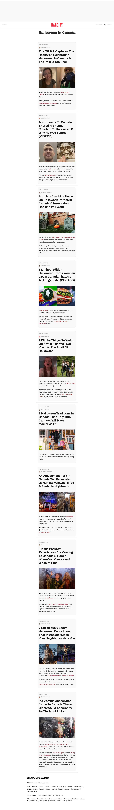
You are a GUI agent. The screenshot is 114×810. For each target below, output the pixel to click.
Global (49, 795)
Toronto (33, 798)
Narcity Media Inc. (45, 782)
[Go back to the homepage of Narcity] (57, 25)
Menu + (5, 24)
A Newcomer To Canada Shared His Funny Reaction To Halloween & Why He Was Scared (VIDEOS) (56, 129)
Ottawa (46, 798)
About (28, 786)
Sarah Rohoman (45, 118)
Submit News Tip (78, 786)
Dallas (40, 800)
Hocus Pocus (49, 598)
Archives (41, 786)
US (39, 795)
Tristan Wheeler (45, 409)
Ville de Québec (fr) (76, 798)
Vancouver (53, 798)
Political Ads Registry (64, 789)
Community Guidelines (32, 789)
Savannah (52, 800)
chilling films (71, 383)
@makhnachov (50, 175)
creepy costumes (68, 676)
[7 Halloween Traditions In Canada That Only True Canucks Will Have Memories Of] (57, 439)
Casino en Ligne (58, 753)
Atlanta (58, 800)
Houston (70, 800)
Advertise (34, 786)
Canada (34, 795)
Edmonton (66, 798)
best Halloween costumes (48, 103)
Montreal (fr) (40, 798)
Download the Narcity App (58, 786)
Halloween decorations (47, 684)
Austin (64, 800)
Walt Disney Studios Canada (58, 604)
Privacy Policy (76, 789)
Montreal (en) (33, 800)
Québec (44, 795)
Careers (47, 786)
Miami (45, 800)
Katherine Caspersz (46, 192)
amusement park (44, 532)
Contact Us (69, 786)
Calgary (60, 798)
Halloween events (53, 676)
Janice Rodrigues (45, 47)
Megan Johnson (45, 336)
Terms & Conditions (32, 791)
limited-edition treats (61, 321)
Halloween (51, 169)
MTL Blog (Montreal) (58, 795)
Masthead (54, 789)
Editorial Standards (45, 789)
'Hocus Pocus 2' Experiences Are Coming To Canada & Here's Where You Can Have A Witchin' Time (56, 556)
